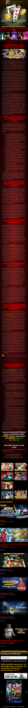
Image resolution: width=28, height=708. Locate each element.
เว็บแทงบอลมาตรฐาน (6, 617)
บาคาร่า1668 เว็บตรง (8, 314)
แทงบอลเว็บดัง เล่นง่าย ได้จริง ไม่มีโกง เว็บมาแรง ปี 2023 (13, 545)
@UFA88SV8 (14, 440)
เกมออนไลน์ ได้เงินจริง (11, 371)
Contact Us (6, 706)
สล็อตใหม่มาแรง (5, 569)
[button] (14, 30)
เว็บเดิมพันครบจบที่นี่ (6, 593)
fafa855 (2, 520)
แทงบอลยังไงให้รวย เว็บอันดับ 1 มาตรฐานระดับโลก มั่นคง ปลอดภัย (12, 641)
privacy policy (21, 706)
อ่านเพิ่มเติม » (2, 524)
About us (13, 706)
